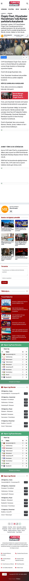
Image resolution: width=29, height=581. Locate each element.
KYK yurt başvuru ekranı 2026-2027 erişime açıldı (7, 243)
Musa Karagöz (14, 208)
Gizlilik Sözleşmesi (12, 530)
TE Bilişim (18, 578)
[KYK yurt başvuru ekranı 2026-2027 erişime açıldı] (7, 237)
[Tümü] (27, 291)
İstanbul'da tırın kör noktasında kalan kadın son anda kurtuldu (7, 229)
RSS (5, 574)
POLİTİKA (11, 9)
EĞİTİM (5, 530)
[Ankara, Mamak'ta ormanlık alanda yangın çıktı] (21, 252)
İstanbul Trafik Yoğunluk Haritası (19, 559)
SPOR (17, 9)
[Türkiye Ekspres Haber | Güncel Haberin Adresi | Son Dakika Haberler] (14, 4)
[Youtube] (14, 524)
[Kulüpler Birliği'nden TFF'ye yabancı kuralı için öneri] (21, 223)
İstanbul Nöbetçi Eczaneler (6, 554)
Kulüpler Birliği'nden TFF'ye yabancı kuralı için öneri (20, 229)
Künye (23, 530)
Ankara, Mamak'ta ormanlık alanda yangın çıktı (21, 258)
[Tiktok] (17, 524)
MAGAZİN (24, 9)
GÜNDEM (4, 9)
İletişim (19, 530)
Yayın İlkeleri (19, 532)
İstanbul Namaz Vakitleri (5, 559)
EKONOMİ (4, 528)
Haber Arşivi (20, 567)
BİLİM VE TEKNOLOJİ (21, 528)
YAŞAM (14, 528)
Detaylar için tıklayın (14, 381)
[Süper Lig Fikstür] (27, 387)
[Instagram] (12, 524)
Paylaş (4, 57)
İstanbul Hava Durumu (22, 553)
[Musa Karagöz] (4, 209)
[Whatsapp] (20, 524)
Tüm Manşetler (20, 564)
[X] (9, 524)
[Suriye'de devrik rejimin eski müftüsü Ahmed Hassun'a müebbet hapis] (7, 252)
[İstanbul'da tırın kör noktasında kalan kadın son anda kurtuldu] (7, 223)
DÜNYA (24, 527)
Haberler (3, 13)
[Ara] (27, 4)
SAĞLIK (9, 528)
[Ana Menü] (1, 3)
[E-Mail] (11, 211)
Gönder (4, 282)
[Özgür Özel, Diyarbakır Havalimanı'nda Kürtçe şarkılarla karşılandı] (14, 46)
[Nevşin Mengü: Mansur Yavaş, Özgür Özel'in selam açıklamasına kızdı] (21, 237)
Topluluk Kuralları (11, 532)
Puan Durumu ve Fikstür (8, 564)
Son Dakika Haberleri (8, 567)
